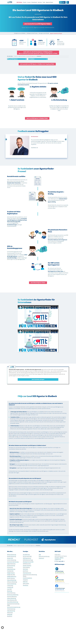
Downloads (34, 2)
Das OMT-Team (26, 554)
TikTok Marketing (11, 609)
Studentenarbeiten (27, 578)
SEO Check (25, 569)
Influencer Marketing (12, 582)
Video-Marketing (11, 610)
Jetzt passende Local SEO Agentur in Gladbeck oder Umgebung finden (37, 64)
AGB (40, 554)
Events (24, 2)
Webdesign (9, 614)
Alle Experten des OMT (28, 561)
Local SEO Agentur (31, 56)
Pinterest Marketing (12, 596)
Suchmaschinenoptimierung (13, 607)
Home (15, 56)
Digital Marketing (11, 563)
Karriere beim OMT (27, 556)
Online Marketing (11, 592)
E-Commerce (10, 567)
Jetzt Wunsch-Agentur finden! (38, 282)
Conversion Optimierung (12, 561)
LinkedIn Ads (10, 587)
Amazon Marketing (11, 556)
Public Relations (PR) (12, 600)
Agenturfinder (49, 2)
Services (40, 2)
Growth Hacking (11, 578)
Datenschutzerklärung (44, 556)
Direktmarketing (11, 565)
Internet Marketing (11, 583)
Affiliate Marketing (11, 554)
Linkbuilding (10, 585)
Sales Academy (26, 567)
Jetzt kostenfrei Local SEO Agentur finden (37, 24)
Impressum (41, 558)
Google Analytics (11, 572)
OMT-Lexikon (26, 583)
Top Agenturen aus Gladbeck (20, 33)
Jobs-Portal (25, 571)
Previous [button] (6, 139)
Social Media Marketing (12, 602)
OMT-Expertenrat (27, 558)
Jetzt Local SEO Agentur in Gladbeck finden (37, 118)
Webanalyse (10, 612)
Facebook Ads (10, 571)
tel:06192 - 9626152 (59, 557)
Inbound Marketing (11, 580)
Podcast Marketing (11, 598)
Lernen (29, 2)
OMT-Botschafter (27, 563)
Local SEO (9, 589)
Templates (25, 579)
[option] (37, 146)
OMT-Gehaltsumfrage (28, 560)
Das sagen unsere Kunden (44, 33)
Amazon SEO (10, 558)
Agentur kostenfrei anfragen (56, 33)
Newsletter (25, 585)
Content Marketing (11, 560)
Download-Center (27, 572)
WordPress (9, 616)
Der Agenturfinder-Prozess (32, 33)
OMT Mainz (19, 2)
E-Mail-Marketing (11, 569)
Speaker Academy (27, 565)
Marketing (9, 591)
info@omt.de (58, 559)
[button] (2, 627)
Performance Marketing (12, 594)
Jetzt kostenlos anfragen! (38, 379)
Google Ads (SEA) (11, 574)
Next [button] (66, 139)
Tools (44, 2)
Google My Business (11, 576)
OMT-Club (25, 581)
